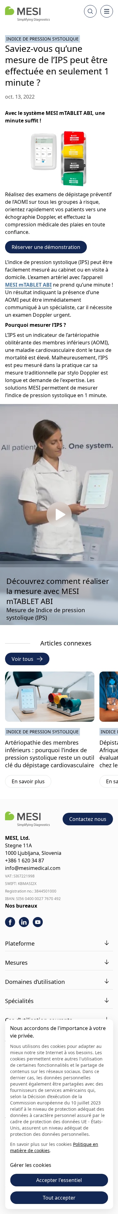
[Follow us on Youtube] (38, 922)
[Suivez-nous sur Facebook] (10, 922)
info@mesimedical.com (32, 868)
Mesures (16, 962)
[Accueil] (27, 13)
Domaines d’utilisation (35, 981)
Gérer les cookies (30, 1165)
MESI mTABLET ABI (28, 284)
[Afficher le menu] (106, 11)
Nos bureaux (21, 905)
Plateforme (20, 943)
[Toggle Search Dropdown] (90, 11)
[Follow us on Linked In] (24, 922)
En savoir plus (31, 782)
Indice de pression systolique (42, 39)
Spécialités (19, 1001)
